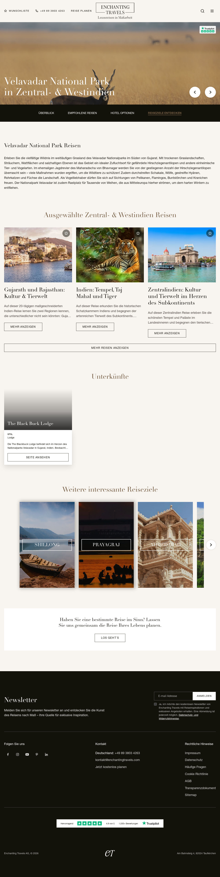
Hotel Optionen (122, 113)
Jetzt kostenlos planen (111, 767)
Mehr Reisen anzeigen (110, 347)
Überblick (46, 113)
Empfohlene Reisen (82, 113)
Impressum (192, 753)
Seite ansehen (38, 457)
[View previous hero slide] (194, 92)
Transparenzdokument (200, 788)
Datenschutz (194, 760)
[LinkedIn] (46, 754)
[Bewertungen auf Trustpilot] (208, 30)
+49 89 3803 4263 (127, 753)
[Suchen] (202, 11)
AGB (188, 781)
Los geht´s (110, 637)
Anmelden (204, 695)
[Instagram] (17, 754)
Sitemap (191, 795)
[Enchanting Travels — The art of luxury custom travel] (115, 11)
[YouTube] (27, 754)
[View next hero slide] (210, 92)
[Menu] (212, 11)
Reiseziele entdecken (165, 113)
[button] (66, 233)
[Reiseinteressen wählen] (37, 754)
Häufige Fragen (195, 767)
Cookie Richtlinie (196, 774)
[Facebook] (8, 754)
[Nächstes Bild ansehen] (211, 545)
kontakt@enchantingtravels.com (117, 760)
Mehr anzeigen (23, 326)
